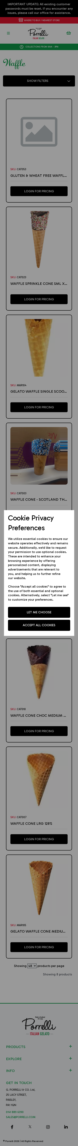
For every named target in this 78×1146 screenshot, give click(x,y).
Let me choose (39, 612)
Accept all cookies (39, 625)
